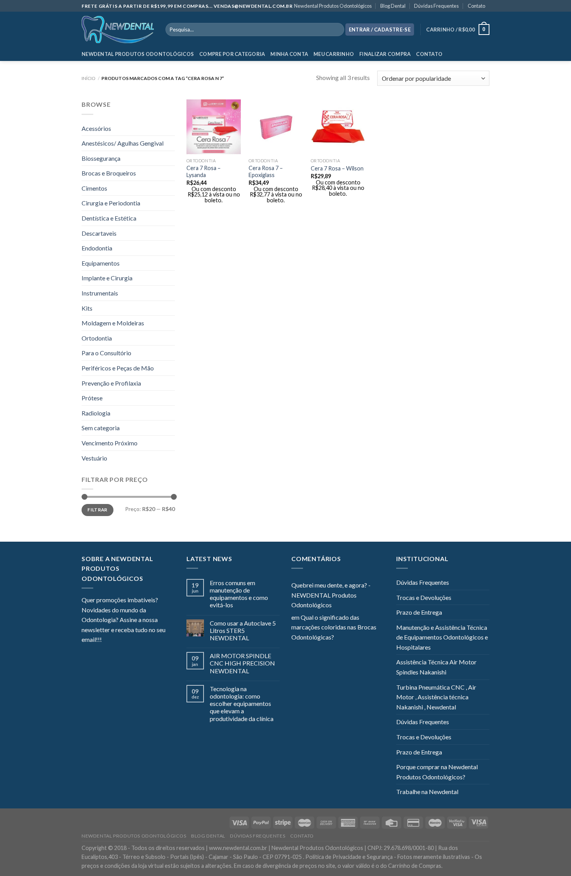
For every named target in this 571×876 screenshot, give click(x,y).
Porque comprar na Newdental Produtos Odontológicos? (437, 771)
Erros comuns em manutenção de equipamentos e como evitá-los (239, 594)
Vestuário (94, 458)
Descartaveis (99, 233)
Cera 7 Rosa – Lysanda (203, 172)
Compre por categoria (232, 54)
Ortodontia (97, 338)
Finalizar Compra (385, 54)
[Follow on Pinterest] (146, 640)
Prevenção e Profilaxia (111, 383)
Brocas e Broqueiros (109, 173)
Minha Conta (289, 54)
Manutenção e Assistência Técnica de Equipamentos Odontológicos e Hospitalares (442, 637)
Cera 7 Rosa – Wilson (337, 168)
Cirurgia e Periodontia (111, 203)
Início (89, 78)
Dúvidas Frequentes (436, 6)
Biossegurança (101, 158)
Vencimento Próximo (110, 443)
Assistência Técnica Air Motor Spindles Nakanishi (436, 667)
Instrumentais (100, 293)
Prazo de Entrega (419, 612)
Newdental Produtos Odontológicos (333, 6)
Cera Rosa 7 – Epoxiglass (266, 172)
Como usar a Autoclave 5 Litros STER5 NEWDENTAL (243, 630)
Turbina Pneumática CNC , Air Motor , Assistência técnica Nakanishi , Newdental (436, 697)
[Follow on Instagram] (117, 640)
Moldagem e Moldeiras (113, 323)
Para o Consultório (106, 352)
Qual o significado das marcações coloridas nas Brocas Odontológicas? (333, 627)
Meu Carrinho (333, 54)
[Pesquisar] (336, 29)
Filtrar (97, 510)
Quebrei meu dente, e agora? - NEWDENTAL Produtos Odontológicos (331, 594)
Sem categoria (101, 427)
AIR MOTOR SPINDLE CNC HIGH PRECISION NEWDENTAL (242, 663)
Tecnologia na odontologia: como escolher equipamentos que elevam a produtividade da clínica (241, 703)
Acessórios (96, 128)
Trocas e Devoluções (423, 597)
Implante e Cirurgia (107, 278)
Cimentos (94, 188)
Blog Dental (393, 6)
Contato (476, 6)
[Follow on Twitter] (127, 640)
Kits (87, 308)
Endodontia (97, 248)
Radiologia (96, 413)
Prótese (92, 398)
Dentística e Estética (109, 218)
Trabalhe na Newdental (427, 791)
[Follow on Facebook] (107, 640)
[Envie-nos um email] (136, 640)
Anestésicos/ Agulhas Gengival (123, 143)
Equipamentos (101, 263)
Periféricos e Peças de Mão (118, 368)
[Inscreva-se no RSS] (155, 640)
